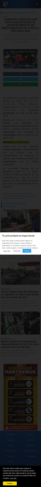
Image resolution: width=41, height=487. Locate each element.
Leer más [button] (13, 478)
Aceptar (27, 251)
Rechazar (17, 251)
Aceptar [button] (9, 483)
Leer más (6, 251)
